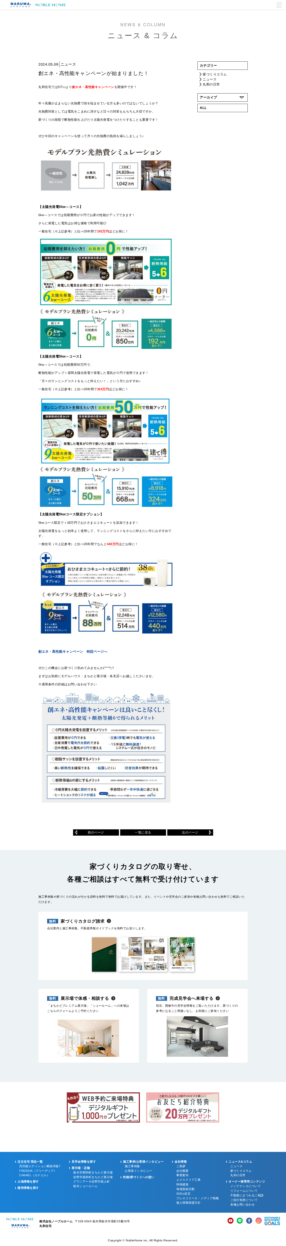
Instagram (258, 1221)
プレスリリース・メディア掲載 (197, 1198)
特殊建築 (182, 1184)
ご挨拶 (181, 1166)
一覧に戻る (143, 832)
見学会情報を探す (84, 1161)
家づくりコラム (215, 74)
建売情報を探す (28, 1187)
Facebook (249, 1221)
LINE (239, 1221)
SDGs (272, 1221)
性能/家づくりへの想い (139, 1177)
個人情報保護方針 (188, 1202)
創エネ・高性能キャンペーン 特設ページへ (72, 651)
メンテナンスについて (245, 1186)
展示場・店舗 (81, 1168)
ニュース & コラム (143, 30)
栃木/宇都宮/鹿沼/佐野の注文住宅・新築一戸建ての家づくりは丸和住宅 (37, 5)
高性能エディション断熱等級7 (40, 1166)
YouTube (230, 1221)
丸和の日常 (211, 84)
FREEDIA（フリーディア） (38, 1170)
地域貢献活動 (185, 1189)
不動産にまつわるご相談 (247, 1195)
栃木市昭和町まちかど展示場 (93, 1172)
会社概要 (182, 1170)
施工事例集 (132, 1166)
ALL (203, 108)
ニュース (209, 79)
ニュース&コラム (240, 1161)
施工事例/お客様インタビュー (143, 1161)
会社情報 (181, 1161)
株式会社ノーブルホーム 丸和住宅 (20, 1223)
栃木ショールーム (85, 1186)
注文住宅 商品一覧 (30, 1161)
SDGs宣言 (183, 1193)
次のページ (190, 832)
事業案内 (182, 1175)
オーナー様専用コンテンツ (247, 1181)
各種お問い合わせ (242, 1204)
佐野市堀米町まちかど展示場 (93, 1177)
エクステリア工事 (188, 1179)
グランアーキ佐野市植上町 (91, 1181)
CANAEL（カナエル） (34, 1175)
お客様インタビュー (138, 1170)
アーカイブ (208, 97)
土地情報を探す (28, 1181)
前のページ (96, 832)
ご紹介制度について (244, 1200)
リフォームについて (244, 1190)
